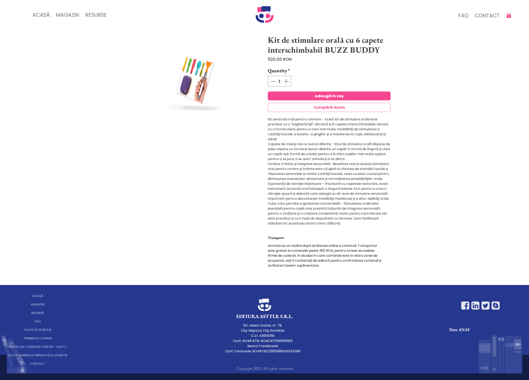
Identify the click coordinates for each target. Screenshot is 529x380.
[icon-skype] (496, 306)
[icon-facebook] (465, 306)
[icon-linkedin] (475, 306)
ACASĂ (37, 296)
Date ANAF (459, 329)
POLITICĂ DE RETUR (37, 330)
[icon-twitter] (485, 306)
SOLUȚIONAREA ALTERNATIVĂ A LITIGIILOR (37, 355)
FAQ (38, 321)
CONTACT (37, 363)
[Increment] (286, 81)
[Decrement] (272, 81)
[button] (508, 15)
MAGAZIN (37, 304)
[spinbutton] (279, 81)
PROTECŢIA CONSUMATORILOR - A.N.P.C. (37, 346)
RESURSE (37, 313)
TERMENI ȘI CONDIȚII (37, 338)
